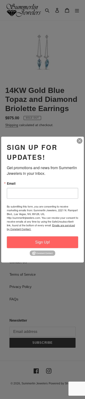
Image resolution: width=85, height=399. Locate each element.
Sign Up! (42, 242)
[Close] (79, 141)
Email (11, 183)
